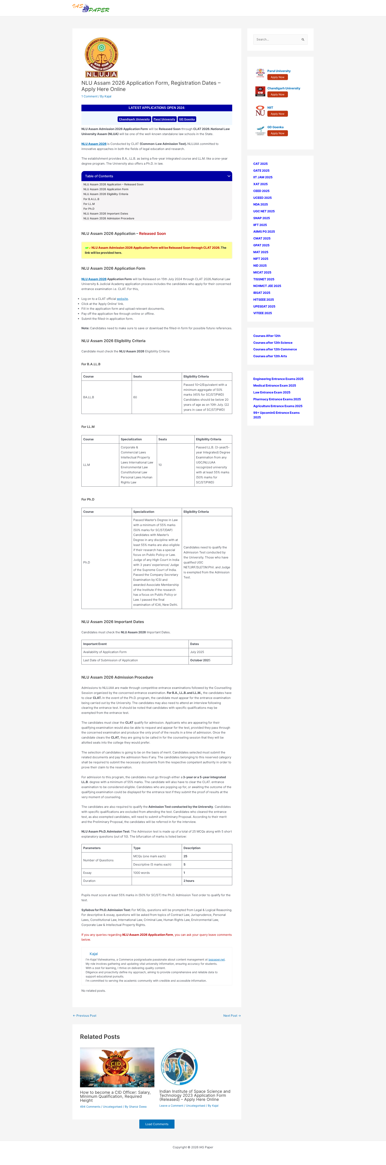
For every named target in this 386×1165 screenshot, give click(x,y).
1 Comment (89, 96)
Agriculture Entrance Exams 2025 (278, 406)
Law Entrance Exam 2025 (272, 392)
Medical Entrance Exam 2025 (274, 386)
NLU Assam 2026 (94, 144)
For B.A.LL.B (91, 199)
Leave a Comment (171, 1105)
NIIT (270, 108)
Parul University (164, 119)
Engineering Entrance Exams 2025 (278, 379)
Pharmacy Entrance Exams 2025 (277, 399)
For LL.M (89, 203)
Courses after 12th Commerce (275, 349)
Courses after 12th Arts (270, 356)
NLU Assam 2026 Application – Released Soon (113, 184)
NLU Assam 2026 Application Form (105, 189)
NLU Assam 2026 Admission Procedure (109, 218)
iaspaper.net (216, 959)
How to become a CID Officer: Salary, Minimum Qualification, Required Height (115, 1096)
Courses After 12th (266, 336)
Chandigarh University (134, 119)
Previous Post (84, 1015)
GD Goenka (187, 119)
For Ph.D (88, 208)
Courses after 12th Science (273, 343)
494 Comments (90, 1106)
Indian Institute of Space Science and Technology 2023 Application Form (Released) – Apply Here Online (194, 1095)
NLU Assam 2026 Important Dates (105, 213)
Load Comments (156, 1124)
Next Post (232, 1015)
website (122, 299)
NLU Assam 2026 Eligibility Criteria (105, 194)
